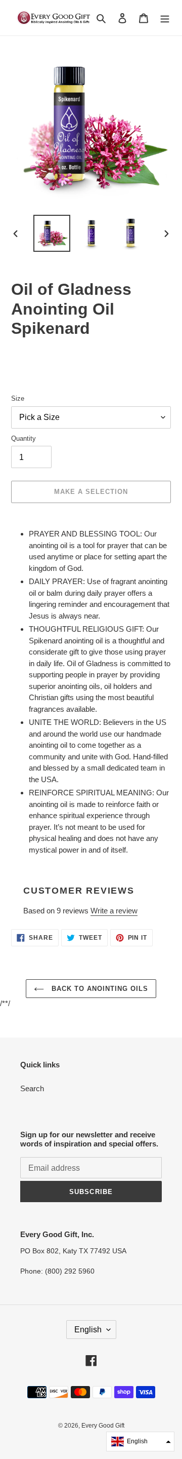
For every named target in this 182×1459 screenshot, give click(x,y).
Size (17, 398)
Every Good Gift (102, 1425)
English (88, 1329)
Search (32, 1088)
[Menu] (164, 18)
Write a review (114, 910)
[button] (140, 1441)
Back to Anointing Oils (99, 988)
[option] (51, 233)
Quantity (23, 438)
